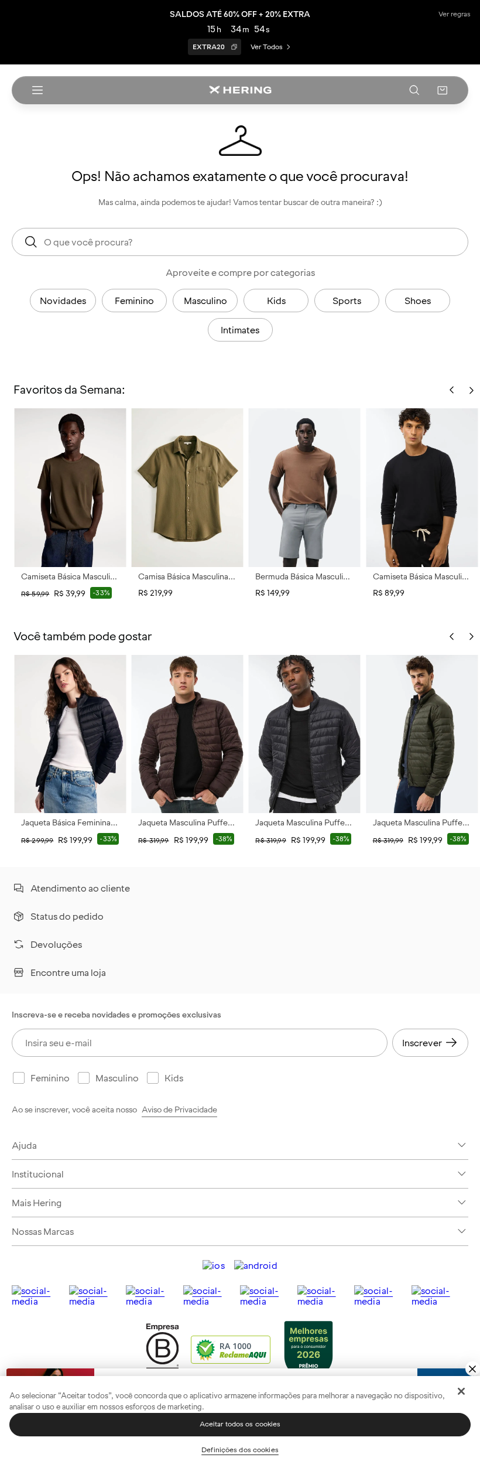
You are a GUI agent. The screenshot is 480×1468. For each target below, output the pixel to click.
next (471, 637)
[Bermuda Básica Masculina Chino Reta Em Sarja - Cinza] (304, 487)
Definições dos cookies (240, 1450)
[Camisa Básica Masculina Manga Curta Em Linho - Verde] (187, 487)
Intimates (240, 330)
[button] (443, 90)
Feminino (134, 300)
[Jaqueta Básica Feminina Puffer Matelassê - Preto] (70, 734)
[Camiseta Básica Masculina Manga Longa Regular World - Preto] (422, 487)
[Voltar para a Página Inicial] (240, 90)
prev (452, 637)
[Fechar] (461, 1391)
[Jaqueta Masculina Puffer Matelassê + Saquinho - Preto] (304, 734)
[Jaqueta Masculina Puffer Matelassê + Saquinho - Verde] (422, 734)
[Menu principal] (37, 90)
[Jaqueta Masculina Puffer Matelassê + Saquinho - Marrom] (187, 734)
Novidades (63, 300)
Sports (346, 300)
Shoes (417, 300)
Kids (276, 300)
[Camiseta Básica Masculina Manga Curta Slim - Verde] (70, 487)
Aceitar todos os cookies (240, 1424)
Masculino (205, 300)
